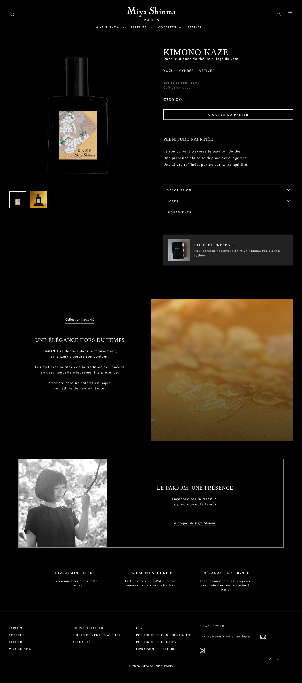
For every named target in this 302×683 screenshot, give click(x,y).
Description (179, 190)
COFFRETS (168, 27)
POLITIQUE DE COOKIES (156, 642)
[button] (271, 659)
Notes (173, 201)
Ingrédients (179, 212)
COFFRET (16, 635)
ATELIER (195, 27)
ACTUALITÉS (83, 642)
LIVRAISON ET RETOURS (156, 649)
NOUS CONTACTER (88, 628)
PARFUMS (139, 27)
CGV (139, 628)
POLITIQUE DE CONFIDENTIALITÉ (163, 635)
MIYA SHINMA (108, 27)
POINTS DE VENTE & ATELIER (97, 635)
